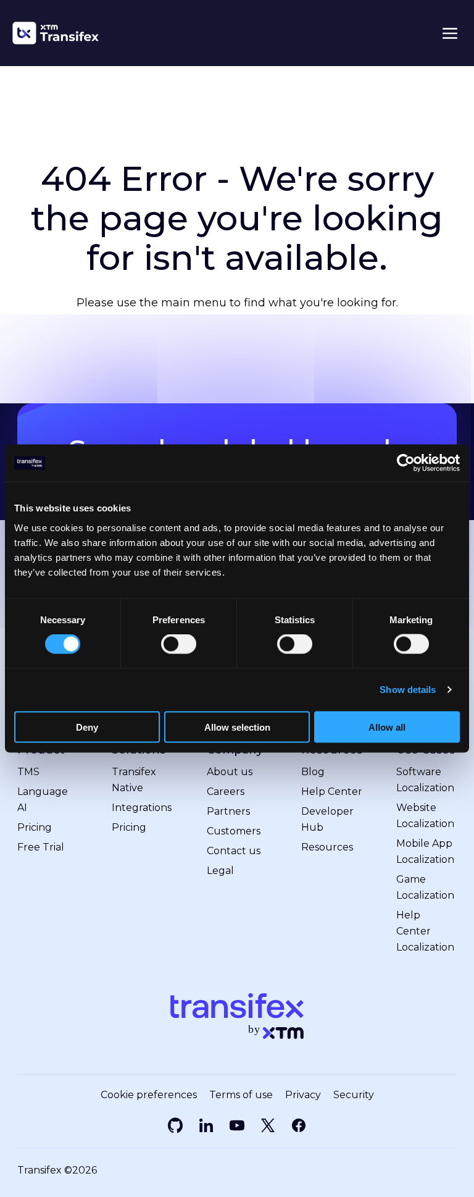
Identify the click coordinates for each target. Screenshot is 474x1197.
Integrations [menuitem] (142, 807)
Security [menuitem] (353, 1095)
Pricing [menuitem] (34, 827)
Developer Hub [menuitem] (327, 819)
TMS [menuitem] (28, 772)
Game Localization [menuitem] (425, 887)
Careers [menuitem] (225, 791)
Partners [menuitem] (228, 811)
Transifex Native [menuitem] (134, 780)
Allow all (386, 726)
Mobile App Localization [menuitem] (425, 851)
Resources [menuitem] (327, 847)
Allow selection (237, 726)
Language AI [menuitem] (42, 799)
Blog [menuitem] (313, 772)
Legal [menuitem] (220, 870)
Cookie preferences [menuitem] (149, 1095)
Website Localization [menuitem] (425, 816)
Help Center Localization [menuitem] (425, 931)
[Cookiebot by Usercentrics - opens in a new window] (406, 463)
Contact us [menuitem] (233, 851)
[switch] (178, 644)
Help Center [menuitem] (331, 791)
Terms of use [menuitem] (241, 1095)
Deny (87, 726)
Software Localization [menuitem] (425, 780)
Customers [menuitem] (233, 831)
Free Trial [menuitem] (40, 847)
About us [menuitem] (229, 772)
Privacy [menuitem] (303, 1095)
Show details (408, 689)
